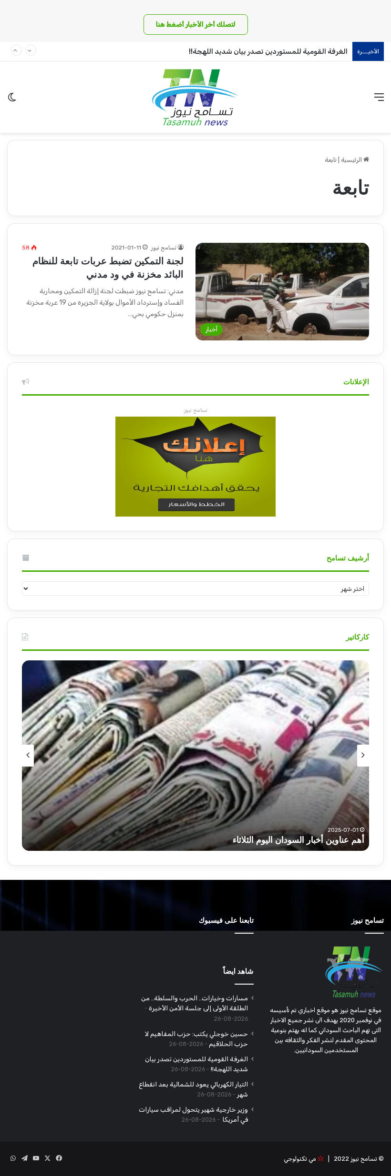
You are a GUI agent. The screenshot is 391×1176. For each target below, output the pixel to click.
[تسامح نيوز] (195, 97)
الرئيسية (352, 159)
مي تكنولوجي (300, 1158)
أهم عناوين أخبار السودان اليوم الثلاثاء (298, 840)
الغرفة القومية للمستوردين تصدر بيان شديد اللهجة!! (268, 51)
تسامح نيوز (163, 247)
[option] (195, 755)
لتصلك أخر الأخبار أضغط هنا (196, 24)
